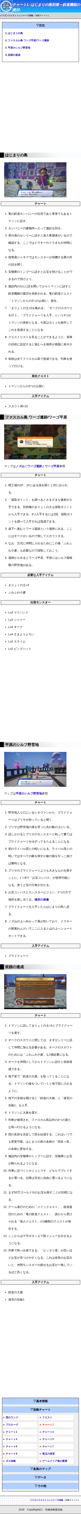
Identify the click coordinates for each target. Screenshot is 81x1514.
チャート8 (11, 1453)
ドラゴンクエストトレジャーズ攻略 (16, 15)
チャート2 (11, 1431)
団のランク (12, 1417)
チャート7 (48, 1446)
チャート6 (11, 1446)
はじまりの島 (15, 33)
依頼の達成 (14, 54)
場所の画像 (41, 899)
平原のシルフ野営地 (19, 47)
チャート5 (48, 1439)
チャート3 (48, 1431)
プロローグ (12, 1424)
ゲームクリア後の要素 (54, 1460)
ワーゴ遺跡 (34, 466)
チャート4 (11, 1439)
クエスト (47, 1417)
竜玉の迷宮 (48, 1453)
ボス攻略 (11, 1460)
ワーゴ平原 (52, 466)
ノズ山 (20, 466)
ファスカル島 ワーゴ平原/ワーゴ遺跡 (28, 40)
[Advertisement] (40, 106)
